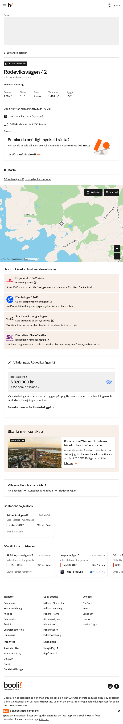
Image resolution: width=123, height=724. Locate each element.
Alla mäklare (49, 624)
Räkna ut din (32, 339)
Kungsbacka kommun (40, 490)
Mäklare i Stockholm (53, 603)
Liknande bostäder (17, 52)
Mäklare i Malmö (51, 613)
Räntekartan (10, 619)
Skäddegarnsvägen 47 (20, 555)
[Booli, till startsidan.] (10, 5)
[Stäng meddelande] (119, 711)
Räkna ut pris (30, 282)
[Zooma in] (117, 248)
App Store (48, 653)
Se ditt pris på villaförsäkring (33, 301)
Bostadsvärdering (13, 608)
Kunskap (8, 613)
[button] (61, 223)
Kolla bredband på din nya (34, 320)
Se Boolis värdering (14, 84)
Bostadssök (10, 603)
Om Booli (87, 603)
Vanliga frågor (90, 624)
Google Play (49, 648)
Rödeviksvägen (67, 490)
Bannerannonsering (14, 629)
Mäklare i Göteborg (52, 608)
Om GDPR (9, 658)
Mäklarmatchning (52, 635)
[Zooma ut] (117, 256)
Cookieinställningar (14, 669)
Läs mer (44, 719)
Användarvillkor (11, 648)
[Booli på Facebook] (116, 686)
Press (86, 608)
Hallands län (15, 490)
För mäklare (9, 635)
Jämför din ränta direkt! (22, 154)
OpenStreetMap (9, 259)
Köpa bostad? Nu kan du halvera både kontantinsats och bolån (85, 443)
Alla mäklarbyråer (52, 619)
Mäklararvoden (50, 629)
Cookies (8, 664)
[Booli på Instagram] (110, 686)
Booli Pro (8, 624)
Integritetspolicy (12, 653)
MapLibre (19, 259)
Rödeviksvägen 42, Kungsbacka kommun (27, 179)
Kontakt (87, 619)
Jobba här (88, 613)
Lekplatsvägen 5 (69, 555)
